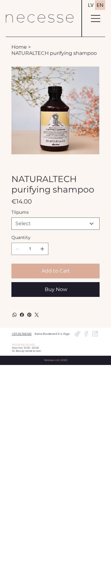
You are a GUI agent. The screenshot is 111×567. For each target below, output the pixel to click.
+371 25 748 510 (21, 333)
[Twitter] (37, 315)
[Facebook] (22, 315)
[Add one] (42, 249)
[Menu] (96, 18)
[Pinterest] (29, 315)
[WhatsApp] (14, 315)
